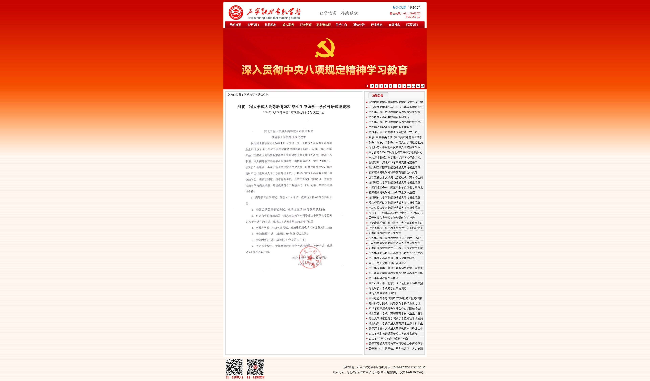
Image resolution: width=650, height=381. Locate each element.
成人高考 (288, 24)
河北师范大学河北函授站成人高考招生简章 (394, 147)
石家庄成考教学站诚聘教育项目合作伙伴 (393, 172)
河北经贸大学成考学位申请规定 (388, 288)
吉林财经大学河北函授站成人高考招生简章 (394, 207)
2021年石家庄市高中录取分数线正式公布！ (394, 132)
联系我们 (415, 7)
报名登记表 (399, 7)
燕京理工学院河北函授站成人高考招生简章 (394, 167)
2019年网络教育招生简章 (383, 278)
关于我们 (253, 24)
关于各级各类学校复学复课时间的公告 (392, 217)
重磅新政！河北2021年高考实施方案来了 (393, 162)
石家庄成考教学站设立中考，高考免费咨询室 (396, 248)
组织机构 (270, 24)
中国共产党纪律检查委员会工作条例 (390, 127)
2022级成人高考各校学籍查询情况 (389, 117)
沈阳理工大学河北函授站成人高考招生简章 (394, 182)
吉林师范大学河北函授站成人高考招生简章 (394, 242)
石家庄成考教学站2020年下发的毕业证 (392, 192)
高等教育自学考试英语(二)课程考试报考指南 (395, 298)
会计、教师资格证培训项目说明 (388, 263)
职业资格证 (324, 24)
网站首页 (235, 24)
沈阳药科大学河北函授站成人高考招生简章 (394, 197)
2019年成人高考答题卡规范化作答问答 (392, 258)
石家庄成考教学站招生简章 (385, 232)
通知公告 (359, 24)
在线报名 (394, 24)
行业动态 (376, 24)
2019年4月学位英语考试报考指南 (388, 338)
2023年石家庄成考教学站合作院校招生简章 (394, 112)
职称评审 (306, 24)
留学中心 (341, 24)
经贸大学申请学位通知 (382, 293)
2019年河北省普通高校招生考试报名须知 (393, 333)
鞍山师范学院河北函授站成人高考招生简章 (394, 202)
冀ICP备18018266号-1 (413, 372)
